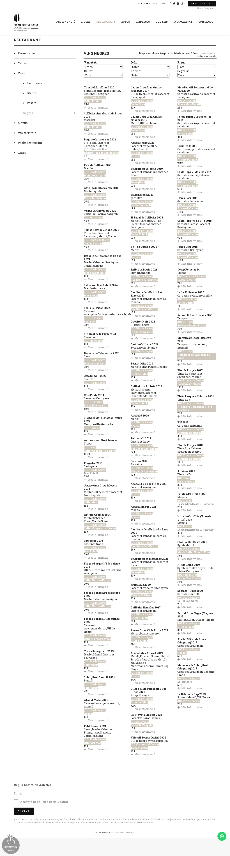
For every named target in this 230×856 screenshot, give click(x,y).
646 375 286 (159, 3)
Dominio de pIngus (189, 384)
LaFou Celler (185, 302)
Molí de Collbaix (94, 175)
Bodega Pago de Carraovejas (101, 152)
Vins (21, 73)
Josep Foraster (186, 280)
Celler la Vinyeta (142, 725)
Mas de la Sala (118, 832)
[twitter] (174, 3)
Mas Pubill (91, 295)
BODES (125, 21)
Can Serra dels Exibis (144, 280)
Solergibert (91, 665)
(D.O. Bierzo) (184, 500)
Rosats (31, 103)
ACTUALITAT (183, 21)
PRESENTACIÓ (65, 21)
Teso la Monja (186, 481)
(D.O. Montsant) (93, 217)
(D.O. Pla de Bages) (95, 97)
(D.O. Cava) (90, 447)
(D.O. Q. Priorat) (93, 318)
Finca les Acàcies (95, 198)
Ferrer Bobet (185, 133)
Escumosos (34, 83)
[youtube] (178, 3)
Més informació (97, 107)
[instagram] (182, 3)
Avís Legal (131, 832)
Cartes (22, 63)
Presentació (26, 53)
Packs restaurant (30, 143)
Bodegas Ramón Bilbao (191, 325)
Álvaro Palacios (187, 159)
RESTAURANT (106, 21)
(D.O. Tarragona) (187, 575)
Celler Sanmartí (141, 205)
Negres (28, 113)
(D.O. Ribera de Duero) (97, 240)
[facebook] (170, 3)
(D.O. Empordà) (140, 721)
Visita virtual (27, 133)
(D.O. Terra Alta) (187, 299)
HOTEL (86, 21)
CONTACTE (205, 21)
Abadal (88, 713)
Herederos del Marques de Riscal (193, 356)
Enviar (24, 811)
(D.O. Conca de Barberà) (191, 276)
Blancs (31, 93)
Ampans (136, 257)
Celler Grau (91, 502)
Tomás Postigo (93, 243)
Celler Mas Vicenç (189, 578)
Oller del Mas (92, 743)
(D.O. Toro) (183, 478)
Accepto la (44, 802)
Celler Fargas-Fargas (97, 580)
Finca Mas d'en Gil (96, 405)
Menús (22, 123)
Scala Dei (90, 321)
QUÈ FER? (162, 21)
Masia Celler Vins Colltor (193, 552)
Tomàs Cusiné (139, 748)
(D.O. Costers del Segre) (145, 744)
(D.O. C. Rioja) (92, 428)
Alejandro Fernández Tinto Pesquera (194, 408)
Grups (22, 152)
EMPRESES (143, 21)
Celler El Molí (93, 101)
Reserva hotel (202, 4)
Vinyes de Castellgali (144, 448)
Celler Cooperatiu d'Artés (100, 450)
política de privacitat (52, 802)
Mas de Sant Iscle (95, 272)
